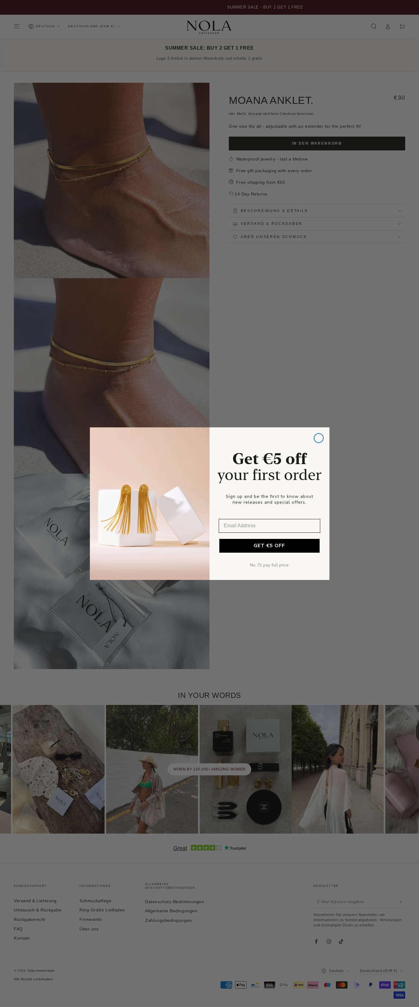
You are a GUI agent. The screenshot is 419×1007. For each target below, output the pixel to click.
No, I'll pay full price (269, 565)
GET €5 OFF (269, 545)
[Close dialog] (318, 438)
